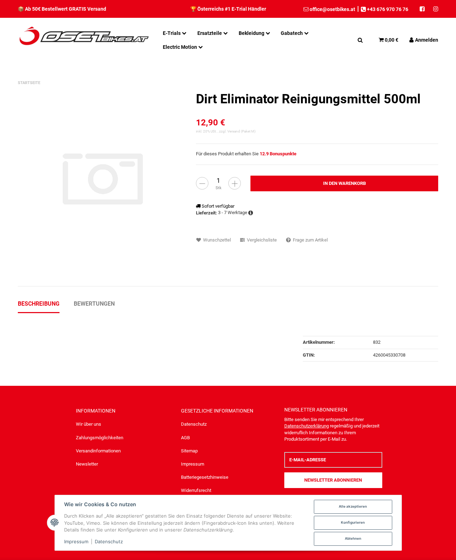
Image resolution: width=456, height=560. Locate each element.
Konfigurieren (353, 522)
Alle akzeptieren (353, 506)
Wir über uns (88, 424)
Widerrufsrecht (196, 490)
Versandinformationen (98, 450)
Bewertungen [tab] (94, 303)
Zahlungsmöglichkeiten (99, 437)
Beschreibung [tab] (38, 303)
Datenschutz (194, 424)
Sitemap (189, 450)
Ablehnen (353, 538)
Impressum (192, 464)
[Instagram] (433, 9)
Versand (234, 131)
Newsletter (87, 464)
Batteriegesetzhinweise (204, 477)
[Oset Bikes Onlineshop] (84, 39)
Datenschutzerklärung (306, 426)
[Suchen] (360, 40)
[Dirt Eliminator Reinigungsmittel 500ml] (103, 177)
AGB (185, 437)
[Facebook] (422, 9)
